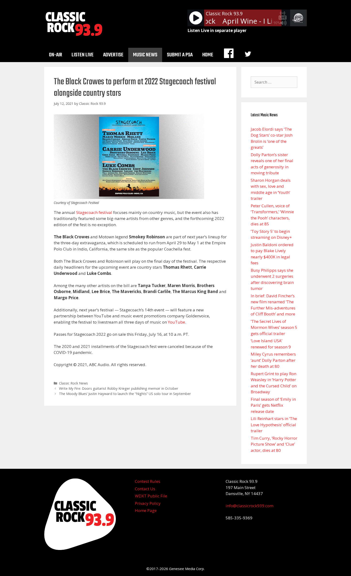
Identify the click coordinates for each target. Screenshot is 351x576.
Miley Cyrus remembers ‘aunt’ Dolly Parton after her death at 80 (273, 360)
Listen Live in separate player (216, 30)
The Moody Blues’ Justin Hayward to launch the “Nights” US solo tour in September (125, 393)
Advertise (113, 55)
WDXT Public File (151, 496)
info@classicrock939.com (249, 505)
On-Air (55, 55)
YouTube (176, 322)
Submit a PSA (180, 55)
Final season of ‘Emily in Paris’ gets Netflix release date (273, 405)
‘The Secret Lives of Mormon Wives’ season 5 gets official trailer (274, 327)
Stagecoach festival (94, 212)
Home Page (146, 510)
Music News (145, 55)
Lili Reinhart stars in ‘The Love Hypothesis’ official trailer (274, 424)
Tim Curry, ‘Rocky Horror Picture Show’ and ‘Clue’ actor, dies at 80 (274, 444)
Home (207, 55)
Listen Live (83, 55)
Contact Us (145, 488)
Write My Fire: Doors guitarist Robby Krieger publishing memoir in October (118, 388)
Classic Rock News (73, 383)
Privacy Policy (148, 503)
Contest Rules (147, 481)
